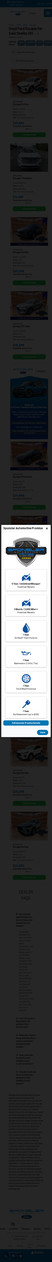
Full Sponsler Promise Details (26, 723)
